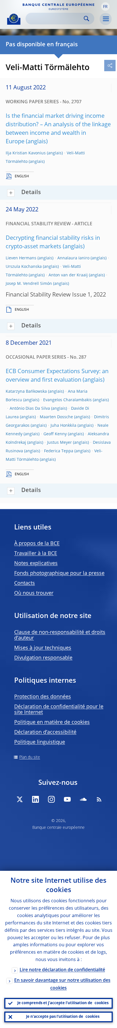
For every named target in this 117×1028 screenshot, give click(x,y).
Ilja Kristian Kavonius (26, 153)
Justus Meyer (59, 443)
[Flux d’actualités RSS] (99, 799)
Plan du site (29, 757)
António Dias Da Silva (30, 409)
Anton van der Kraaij (68, 275)
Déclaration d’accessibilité (45, 732)
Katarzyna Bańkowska (26, 392)
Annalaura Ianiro (73, 258)
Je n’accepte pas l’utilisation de (62, 1017)
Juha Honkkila (63, 426)
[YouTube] (67, 799)
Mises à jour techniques (42, 648)
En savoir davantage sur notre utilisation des (62, 984)
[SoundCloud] (83, 799)
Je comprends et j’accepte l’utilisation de (62, 1003)
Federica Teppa (58, 451)
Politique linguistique (39, 742)
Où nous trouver (33, 593)
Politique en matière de (52, 722)
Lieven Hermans (21, 258)
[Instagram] (51, 799)
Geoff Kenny (55, 434)
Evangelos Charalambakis (67, 400)
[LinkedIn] (35, 799)
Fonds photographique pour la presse (59, 573)
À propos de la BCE (37, 543)
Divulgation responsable (43, 658)
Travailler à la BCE (35, 553)
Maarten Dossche (56, 417)
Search (86, 19)
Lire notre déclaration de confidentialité (62, 970)
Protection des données (42, 696)
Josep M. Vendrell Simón (29, 284)
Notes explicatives (36, 563)
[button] (105, 6)
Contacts (24, 583)
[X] (19, 799)
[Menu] (106, 19)
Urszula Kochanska (24, 267)
